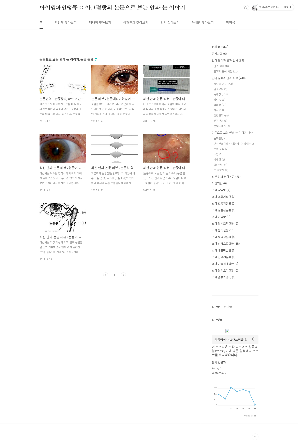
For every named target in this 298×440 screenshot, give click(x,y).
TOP (255, 437)
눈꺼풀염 (220, 138)
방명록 (230, 22)
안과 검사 (221, 66)
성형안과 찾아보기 (135, 22)
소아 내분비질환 (224, 250)
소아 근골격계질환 (225, 264)
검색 (246, 8)
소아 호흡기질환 (224, 203)
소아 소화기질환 (224, 197)
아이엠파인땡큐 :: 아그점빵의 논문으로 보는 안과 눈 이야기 (112, 8)
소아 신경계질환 (224, 257)
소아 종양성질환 (224, 237)
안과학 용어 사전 (226, 71)
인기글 (228, 307)
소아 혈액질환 (223, 230)
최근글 (216, 307)
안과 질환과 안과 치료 (229, 78)
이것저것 (219, 183)
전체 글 (220, 47)
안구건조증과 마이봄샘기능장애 (234, 144)
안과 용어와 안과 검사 (228, 60)
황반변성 (220, 165)
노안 (218, 154)
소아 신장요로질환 (226, 244)
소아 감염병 (221, 190)
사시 (219, 110)
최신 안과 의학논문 (226, 177)
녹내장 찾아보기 (203, 22)
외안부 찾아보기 (66, 22)
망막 (219, 99)
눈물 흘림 (221, 149)
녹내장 (221, 94)
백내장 (220, 105)
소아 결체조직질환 (225, 223)
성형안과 (221, 115)
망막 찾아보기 (170, 22)
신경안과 (220, 121)
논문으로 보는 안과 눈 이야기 (232, 132)
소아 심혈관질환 (224, 210)
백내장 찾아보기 (100, 22)
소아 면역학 (221, 217)
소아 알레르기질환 (225, 270)
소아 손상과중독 (224, 277)
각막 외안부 (223, 84)
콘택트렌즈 (222, 126)
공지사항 (219, 54)
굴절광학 (220, 89)
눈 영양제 (221, 170)
